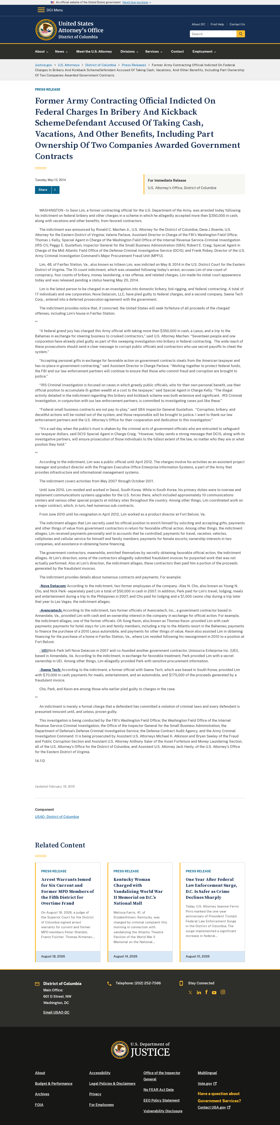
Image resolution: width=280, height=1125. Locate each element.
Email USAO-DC (56, 1012)
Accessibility (99, 1073)
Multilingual (207, 1073)
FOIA (39, 1105)
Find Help (217, 24)
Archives (42, 1094)
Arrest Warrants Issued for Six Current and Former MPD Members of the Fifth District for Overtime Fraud (67, 891)
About (40, 1073)
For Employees (101, 1105)
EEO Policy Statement (162, 1100)
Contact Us (237, 24)
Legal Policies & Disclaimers (112, 1084)
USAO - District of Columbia (57, 817)
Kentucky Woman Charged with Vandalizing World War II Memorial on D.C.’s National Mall (138, 891)
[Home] (70, 38)
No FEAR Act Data (159, 1090)
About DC (198, 24)
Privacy (95, 1094)
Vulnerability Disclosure (163, 1111)
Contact (212, 1107)
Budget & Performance (53, 1084)
